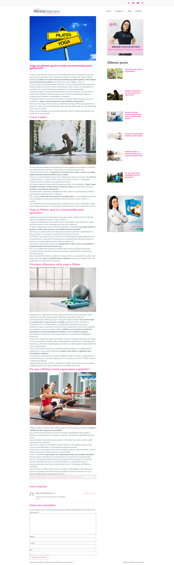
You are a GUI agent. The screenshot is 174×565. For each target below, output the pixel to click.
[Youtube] (138, 3)
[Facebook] (133, 3)
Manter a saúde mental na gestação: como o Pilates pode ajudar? (133, 115)
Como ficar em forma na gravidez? (133, 70)
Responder (38, 499)
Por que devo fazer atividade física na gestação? (132, 175)
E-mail (33, 543)
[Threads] (142, 3)
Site (31, 550)
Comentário (34, 512)
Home (109, 11)
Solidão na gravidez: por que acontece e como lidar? (133, 93)
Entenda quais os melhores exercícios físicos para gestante (133, 154)
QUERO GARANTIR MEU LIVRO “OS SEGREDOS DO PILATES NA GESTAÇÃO (56, 477)
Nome (32, 536)
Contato (138, 11)
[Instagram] (129, 3)
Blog (129, 11)
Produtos (118, 11)
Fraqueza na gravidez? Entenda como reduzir (134, 135)
